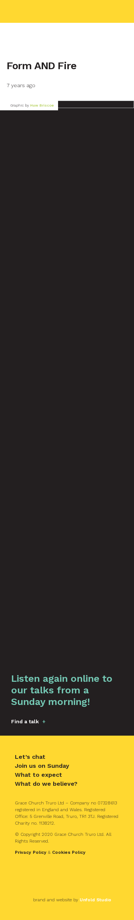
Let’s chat (30, 756)
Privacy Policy (31, 852)
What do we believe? (46, 783)
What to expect (38, 774)
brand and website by (72, 899)
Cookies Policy (69, 852)
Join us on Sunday (42, 765)
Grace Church (46, 11)
